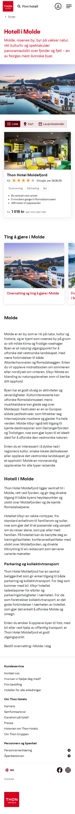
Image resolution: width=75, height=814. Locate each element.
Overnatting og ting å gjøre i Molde (33, 293)
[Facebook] (59, 770)
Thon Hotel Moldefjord (27, 175)
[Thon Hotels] (8, 6)
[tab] (12, 124)
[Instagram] (68, 770)
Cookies (9, 778)
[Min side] (58, 6)
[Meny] (69, 6)
